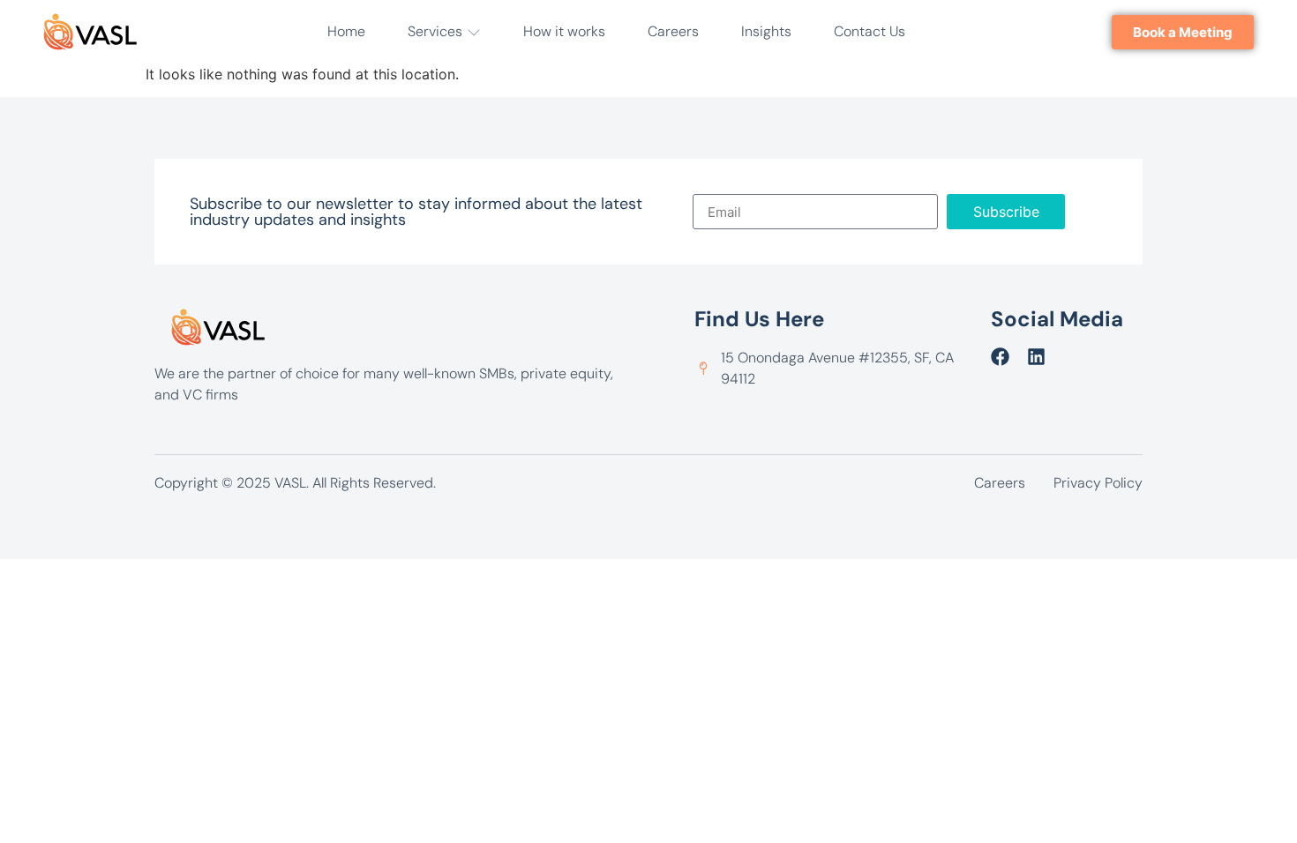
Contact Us (869, 31)
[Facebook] (1000, 356)
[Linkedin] (1036, 356)
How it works (564, 31)
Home (346, 31)
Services (435, 31)
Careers (673, 31)
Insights (766, 31)
